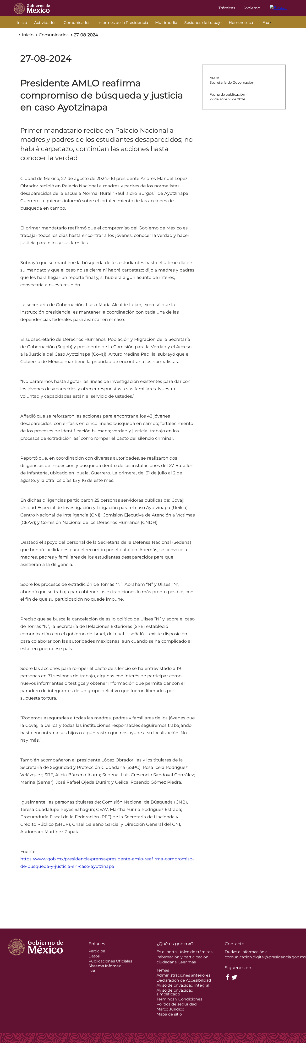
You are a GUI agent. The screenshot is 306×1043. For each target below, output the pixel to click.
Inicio (22, 22)
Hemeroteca (241, 22)
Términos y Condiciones (179, 999)
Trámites (227, 8)
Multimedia (166, 22)
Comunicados (77, 22)
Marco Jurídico (170, 1009)
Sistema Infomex (104, 966)
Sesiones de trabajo (203, 22)
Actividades (45, 22)
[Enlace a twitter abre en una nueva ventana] (234, 977)
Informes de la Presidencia (123, 22)
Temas (163, 970)
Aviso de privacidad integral (183, 985)
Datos (94, 956)
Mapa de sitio (169, 1014)
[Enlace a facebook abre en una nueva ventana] (227, 977)
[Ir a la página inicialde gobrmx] (31, 7)
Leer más (187, 962)
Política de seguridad (177, 1004)
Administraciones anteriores (183, 975)
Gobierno (251, 8)
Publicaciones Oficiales (110, 961)
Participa (96, 951)
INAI (92, 971)
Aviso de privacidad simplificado (175, 992)
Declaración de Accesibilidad (184, 980)
